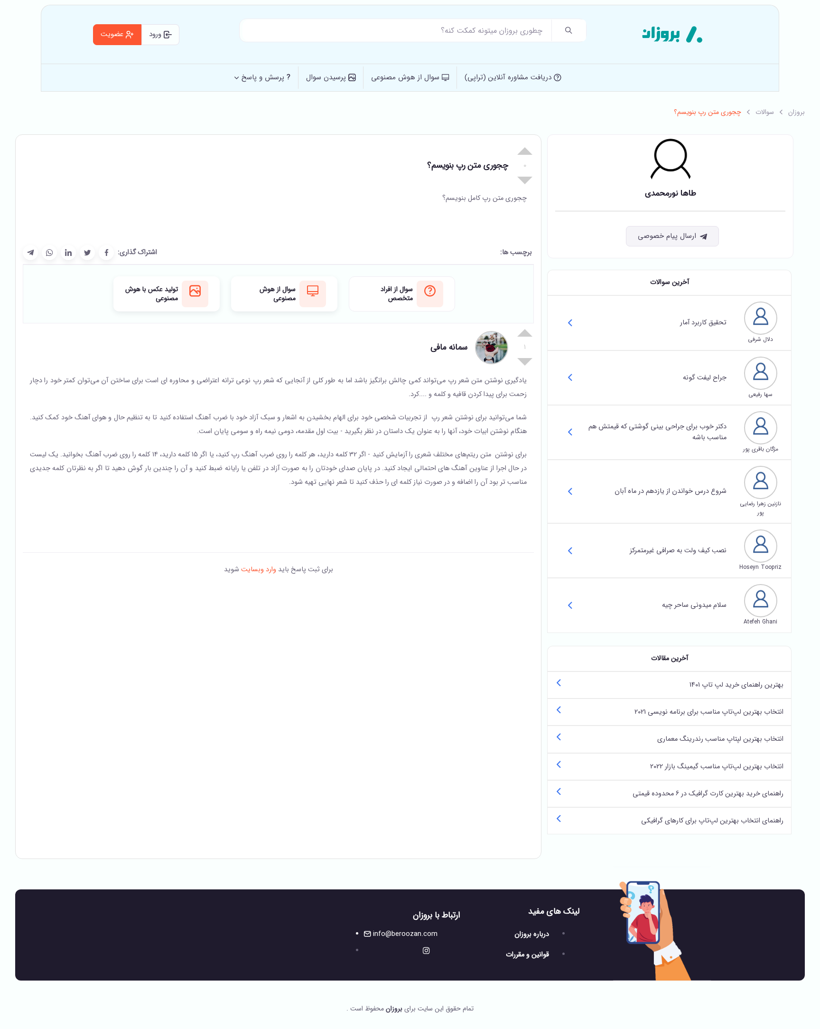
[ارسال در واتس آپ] (49, 252)
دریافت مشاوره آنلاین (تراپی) (509, 77)
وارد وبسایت (257, 569)
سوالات (764, 112)
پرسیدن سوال (327, 77)
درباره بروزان (531, 934)
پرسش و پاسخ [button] (266, 77)
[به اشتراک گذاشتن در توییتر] (87, 252)
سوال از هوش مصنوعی (406, 77)
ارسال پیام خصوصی (667, 236)
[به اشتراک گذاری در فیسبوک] (106, 252)
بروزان (796, 112)
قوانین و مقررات (527, 954)
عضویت (113, 34)
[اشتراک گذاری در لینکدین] (68, 252)
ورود (156, 34)
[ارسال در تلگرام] (30, 252)
